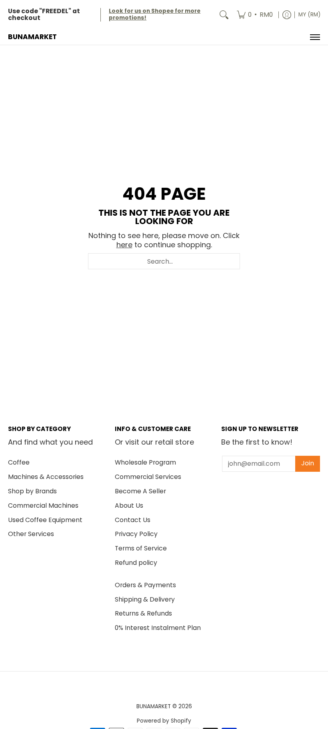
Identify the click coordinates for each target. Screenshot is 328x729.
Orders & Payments (145, 585)
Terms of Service (141, 548)
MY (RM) (309, 14)
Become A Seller (140, 491)
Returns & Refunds (143, 613)
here (124, 245)
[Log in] (287, 15)
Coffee (19, 462)
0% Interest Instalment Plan (158, 627)
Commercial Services (148, 476)
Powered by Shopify (164, 721)
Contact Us (132, 519)
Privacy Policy (136, 533)
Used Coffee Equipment (45, 519)
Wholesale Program (145, 462)
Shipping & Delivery (145, 599)
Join (307, 463)
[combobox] (164, 261)
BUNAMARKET (32, 37)
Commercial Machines (43, 505)
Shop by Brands (32, 491)
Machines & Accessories (46, 476)
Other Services (31, 533)
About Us (129, 505)
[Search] (224, 15)
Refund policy (136, 562)
